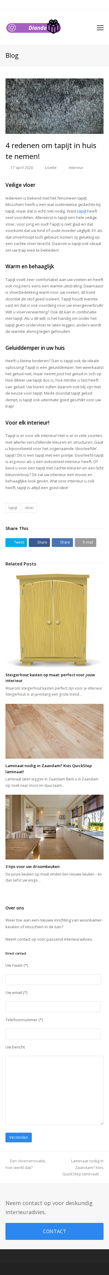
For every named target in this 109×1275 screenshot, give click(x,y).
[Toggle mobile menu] (100, 27)
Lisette (51, 167)
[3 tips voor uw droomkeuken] (54, 827)
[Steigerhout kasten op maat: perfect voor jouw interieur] (54, 621)
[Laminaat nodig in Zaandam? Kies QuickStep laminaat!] (54, 731)
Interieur (76, 167)
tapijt (81, 211)
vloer (29, 507)
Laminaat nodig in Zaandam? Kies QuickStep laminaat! (83, 1167)
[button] (16, 542)
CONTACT (54, 1231)
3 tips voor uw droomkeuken (32, 866)
